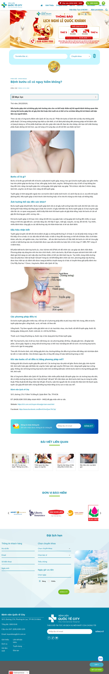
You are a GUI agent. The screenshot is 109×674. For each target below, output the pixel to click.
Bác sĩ (72, 5)
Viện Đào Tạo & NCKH (78, 10)
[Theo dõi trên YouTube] (56, 638)
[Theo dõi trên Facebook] (49, 638)
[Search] (106, 10)
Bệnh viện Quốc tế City (20, 389)
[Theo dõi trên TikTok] (52, 638)
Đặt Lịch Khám (97, 10)
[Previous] (5, 29)
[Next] (104, 29)
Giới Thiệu (49, 5)
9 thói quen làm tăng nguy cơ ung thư (41, 466)
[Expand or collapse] (95, 97)
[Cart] (103, 3)
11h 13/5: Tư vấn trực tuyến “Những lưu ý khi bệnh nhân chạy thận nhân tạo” (19, 466)
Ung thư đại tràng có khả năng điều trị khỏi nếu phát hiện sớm (65, 466)
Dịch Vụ (80, 5)
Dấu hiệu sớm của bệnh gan (88, 466)
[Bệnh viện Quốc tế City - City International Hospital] (12, 5)
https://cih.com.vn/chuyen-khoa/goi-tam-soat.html (36, 404)
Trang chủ (42, 5)
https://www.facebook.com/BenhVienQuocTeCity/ (37, 409)
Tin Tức (102, 5)
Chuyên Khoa (61, 5)
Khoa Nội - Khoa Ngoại (19, 78)
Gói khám (91, 5)
